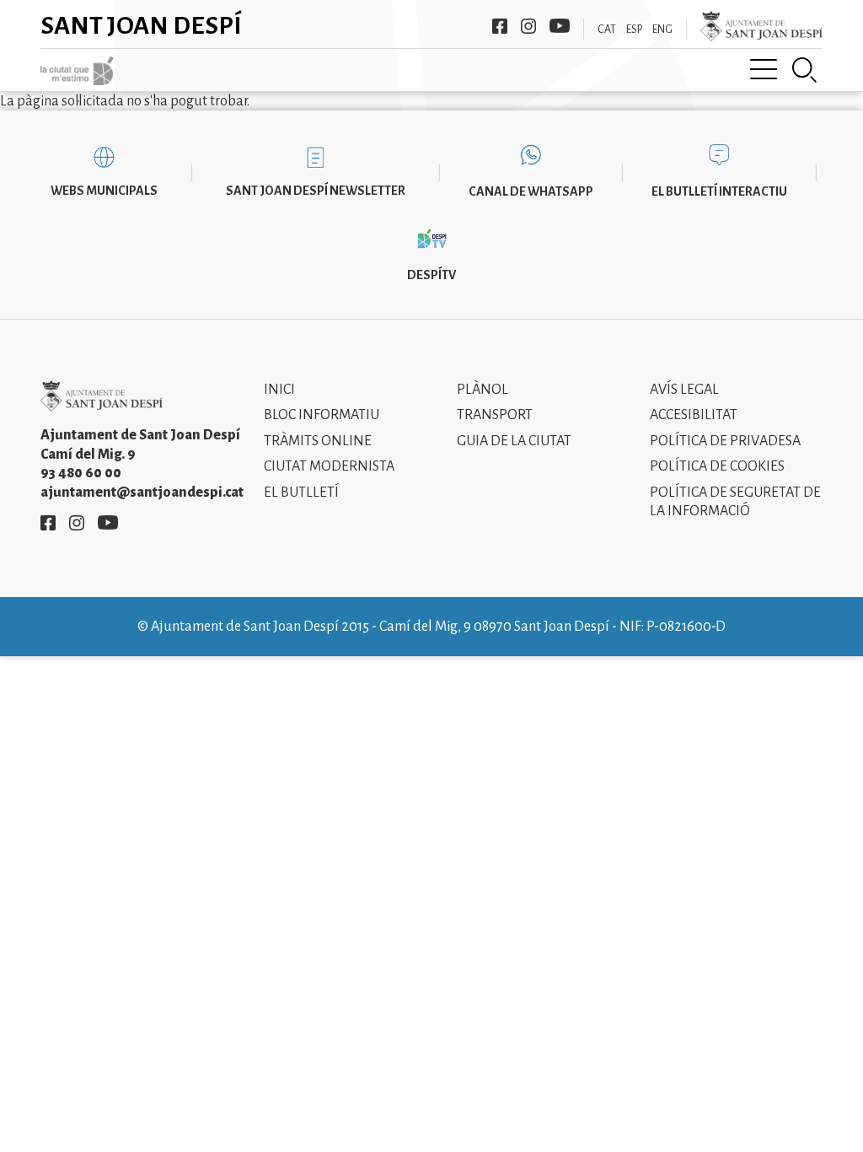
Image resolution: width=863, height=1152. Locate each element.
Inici (279, 389)
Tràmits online (318, 441)
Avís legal (684, 389)
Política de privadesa (725, 441)
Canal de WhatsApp (531, 191)
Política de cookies (717, 466)
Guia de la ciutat (514, 441)
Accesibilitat (693, 415)
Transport (495, 415)
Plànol (482, 389)
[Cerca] (805, 70)
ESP (634, 29)
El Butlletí (301, 492)
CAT (607, 29)
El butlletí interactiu (719, 191)
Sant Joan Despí (141, 25)
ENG (662, 29)
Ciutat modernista (329, 466)
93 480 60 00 (80, 473)
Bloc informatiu (321, 415)
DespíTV (431, 275)
